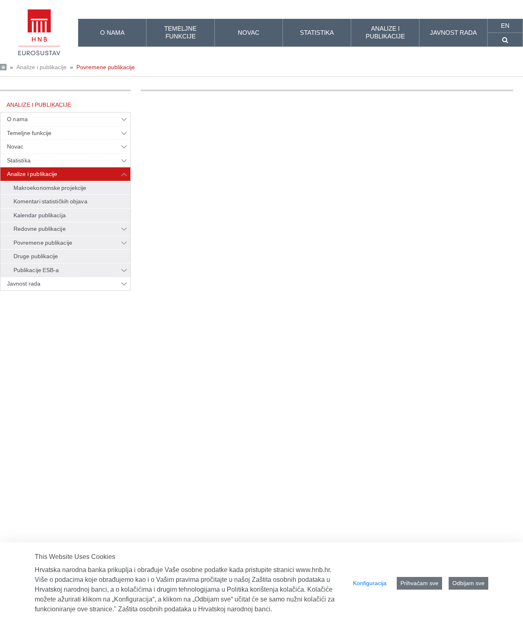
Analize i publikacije (41, 67)
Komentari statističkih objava (50, 201)
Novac (15, 146)
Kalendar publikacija (39, 215)
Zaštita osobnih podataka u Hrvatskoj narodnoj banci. (195, 609)
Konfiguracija (370, 583)
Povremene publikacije (105, 67)
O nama (17, 119)
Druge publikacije (35, 256)
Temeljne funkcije (29, 133)
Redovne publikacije (39, 228)
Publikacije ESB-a (36, 270)
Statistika (19, 160)
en (505, 25)
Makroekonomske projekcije (49, 188)
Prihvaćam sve (419, 583)
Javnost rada (23, 283)
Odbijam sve (468, 583)
